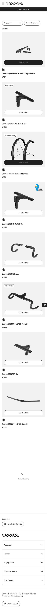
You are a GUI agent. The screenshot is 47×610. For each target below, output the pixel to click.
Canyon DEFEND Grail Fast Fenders (15, 174)
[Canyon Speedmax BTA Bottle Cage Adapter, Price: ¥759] (23, 49)
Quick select (23, 112)
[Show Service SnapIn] (44, 305)
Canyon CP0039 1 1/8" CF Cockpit (14, 324)
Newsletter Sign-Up (14, 524)
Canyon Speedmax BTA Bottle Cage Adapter (18, 73)
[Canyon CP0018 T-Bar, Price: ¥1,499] (23, 349)
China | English (12, 604)
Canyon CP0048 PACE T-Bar (12, 224)
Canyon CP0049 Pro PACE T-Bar (14, 124)
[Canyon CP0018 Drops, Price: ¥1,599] (23, 249)
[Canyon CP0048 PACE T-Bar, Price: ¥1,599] (23, 199)
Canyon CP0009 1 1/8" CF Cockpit (14, 424)
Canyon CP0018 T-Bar (10, 374)
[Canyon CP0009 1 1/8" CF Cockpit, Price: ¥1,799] (23, 400)
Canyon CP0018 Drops (10, 274)
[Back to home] (15, 3)
